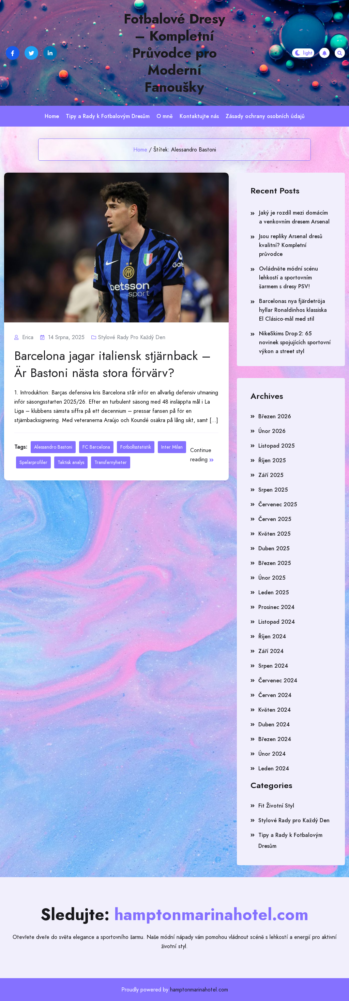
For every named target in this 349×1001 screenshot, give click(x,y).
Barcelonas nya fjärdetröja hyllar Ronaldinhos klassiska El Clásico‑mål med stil (293, 310)
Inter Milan (172, 447)
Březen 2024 (274, 739)
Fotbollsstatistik (135, 447)
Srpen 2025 (273, 490)
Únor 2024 (272, 754)
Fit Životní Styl (276, 806)
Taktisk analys (71, 462)
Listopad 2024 (276, 622)
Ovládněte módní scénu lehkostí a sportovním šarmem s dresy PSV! (288, 277)
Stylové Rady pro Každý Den (131, 337)
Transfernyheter (110, 462)
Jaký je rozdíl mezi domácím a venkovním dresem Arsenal (294, 217)
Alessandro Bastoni (53, 447)
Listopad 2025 (276, 446)
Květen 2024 (274, 710)
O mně (164, 116)
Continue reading (200, 454)
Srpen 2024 (273, 666)
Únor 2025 (271, 578)
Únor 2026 (272, 431)
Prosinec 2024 (276, 607)
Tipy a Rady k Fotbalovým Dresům (108, 116)
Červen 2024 (274, 695)
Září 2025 (270, 475)
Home (52, 116)
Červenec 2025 (277, 504)
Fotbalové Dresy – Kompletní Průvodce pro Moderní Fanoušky (174, 53)
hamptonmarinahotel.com (199, 989)
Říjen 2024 (272, 636)
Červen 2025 (274, 519)
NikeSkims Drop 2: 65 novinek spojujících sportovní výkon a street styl (295, 342)
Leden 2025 (273, 592)
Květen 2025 (274, 534)
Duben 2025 (273, 548)
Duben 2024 (274, 724)
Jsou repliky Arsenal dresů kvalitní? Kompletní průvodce (290, 245)
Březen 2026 (274, 416)
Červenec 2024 (277, 680)
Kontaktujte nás (199, 116)
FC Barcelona (96, 447)
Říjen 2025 (272, 460)
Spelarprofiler (33, 462)
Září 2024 (271, 651)
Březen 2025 (274, 563)
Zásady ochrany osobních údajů (265, 116)
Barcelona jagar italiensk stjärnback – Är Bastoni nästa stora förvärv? (112, 364)
